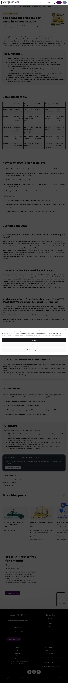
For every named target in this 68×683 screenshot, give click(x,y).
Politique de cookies (21, 353)
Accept (34, 340)
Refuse (34, 345)
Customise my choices (34, 350)
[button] (65, 330)
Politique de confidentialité (35, 353)
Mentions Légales (47, 353)
